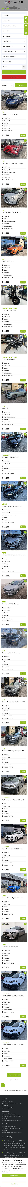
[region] (14, 1172)
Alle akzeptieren (14, 1175)
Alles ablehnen (14, 1183)
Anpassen (14, 1179)
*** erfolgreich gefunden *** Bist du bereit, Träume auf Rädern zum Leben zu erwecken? (14, 1155)
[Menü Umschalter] (25, 8)
